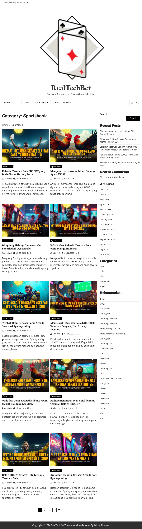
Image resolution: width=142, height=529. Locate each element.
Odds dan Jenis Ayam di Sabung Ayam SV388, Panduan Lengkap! (25, 402)
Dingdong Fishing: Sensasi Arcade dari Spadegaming (73, 476)
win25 (103, 303)
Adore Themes (101, 525)
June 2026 (104, 194)
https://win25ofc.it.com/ (111, 378)
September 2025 (107, 239)
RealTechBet (71, 87)
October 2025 (106, 234)
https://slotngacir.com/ (110, 328)
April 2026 (104, 204)
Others (67, 102)
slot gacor (104, 383)
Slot (16, 102)
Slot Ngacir (105, 313)
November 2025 (107, 229)
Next (59, 510)
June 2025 (104, 254)
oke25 (102, 408)
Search (103, 114)
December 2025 (107, 224)
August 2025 (105, 244)
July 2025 (104, 249)
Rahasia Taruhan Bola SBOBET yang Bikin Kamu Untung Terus (23, 172)
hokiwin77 (104, 388)
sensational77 (106, 348)
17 (54, 509)
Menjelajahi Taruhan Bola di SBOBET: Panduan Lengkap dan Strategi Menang (72, 326)
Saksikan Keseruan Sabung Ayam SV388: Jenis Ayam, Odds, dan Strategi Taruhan (118, 148)
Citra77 (103, 373)
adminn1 (8, 178)
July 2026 (104, 189)
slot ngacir (105, 308)
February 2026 (106, 214)
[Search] (137, 102)
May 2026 (104, 199)
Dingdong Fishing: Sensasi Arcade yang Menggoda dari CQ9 (118, 140)
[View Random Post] (132, 102)
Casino (27, 102)
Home (7, 102)
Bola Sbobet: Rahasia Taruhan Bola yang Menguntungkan (70, 247)
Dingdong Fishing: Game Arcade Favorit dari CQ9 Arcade (21, 247)
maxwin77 (104, 363)
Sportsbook (41, 102)
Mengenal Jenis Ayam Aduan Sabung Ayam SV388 (72, 172)
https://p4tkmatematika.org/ (113, 333)
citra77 (103, 353)
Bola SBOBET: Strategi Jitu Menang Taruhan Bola (23, 476)
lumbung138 (106, 343)
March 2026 (105, 209)
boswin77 (104, 358)
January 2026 (106, 219)
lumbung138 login (108, 318)
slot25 (103, 298)
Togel (56, 102)
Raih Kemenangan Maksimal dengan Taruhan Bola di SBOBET (72, 402)
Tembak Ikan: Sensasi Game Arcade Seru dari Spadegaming (23, 324)
